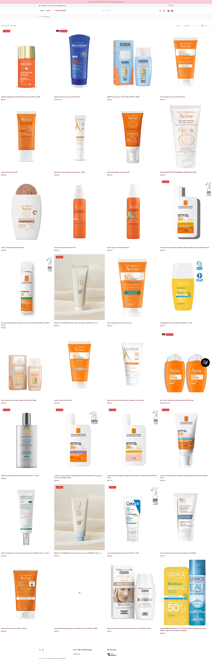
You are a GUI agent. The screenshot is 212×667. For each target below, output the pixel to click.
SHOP (49, 10)
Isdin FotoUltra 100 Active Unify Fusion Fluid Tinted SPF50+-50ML (129, 628)
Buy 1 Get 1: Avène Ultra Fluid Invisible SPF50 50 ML (177, 400)
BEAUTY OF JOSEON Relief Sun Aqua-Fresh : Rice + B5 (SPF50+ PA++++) (77, 553)
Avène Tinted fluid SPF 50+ (63, 400)
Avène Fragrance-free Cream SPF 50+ (172, 97)
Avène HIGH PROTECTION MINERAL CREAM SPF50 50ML (178, 172)
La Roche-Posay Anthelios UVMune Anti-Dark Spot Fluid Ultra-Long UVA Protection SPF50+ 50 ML (78, 477)
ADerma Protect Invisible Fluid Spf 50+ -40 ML (69, 172)
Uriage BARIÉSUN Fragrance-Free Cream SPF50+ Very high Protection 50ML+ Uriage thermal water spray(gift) (183, 629)
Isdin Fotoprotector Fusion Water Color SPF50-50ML (18, 400)
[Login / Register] (163, 10)
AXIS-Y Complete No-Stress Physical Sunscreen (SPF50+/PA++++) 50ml (25, 553)
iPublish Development (53, 658)
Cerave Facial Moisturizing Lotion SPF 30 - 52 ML (123, 553)
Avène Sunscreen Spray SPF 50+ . (65, 247)
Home (42, 10)
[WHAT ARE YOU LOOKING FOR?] (160, 10)
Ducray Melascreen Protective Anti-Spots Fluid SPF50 (178, 553)
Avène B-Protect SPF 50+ (9, 172)
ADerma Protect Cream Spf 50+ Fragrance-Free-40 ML (125, 400)
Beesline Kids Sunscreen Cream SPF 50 (67, 97)
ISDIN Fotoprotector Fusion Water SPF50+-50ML (123, 97)
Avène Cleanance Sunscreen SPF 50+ (119, 323)
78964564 (44, 5)
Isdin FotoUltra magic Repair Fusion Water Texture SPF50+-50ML (75, 628)
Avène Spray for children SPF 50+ (118, 247)
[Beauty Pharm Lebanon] (106, 11)
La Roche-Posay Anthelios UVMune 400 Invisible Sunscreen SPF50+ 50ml (184, 247)
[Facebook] (169, 6)
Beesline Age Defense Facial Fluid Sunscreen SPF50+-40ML (20, 97)
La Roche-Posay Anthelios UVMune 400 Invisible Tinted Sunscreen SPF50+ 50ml (132, 477)
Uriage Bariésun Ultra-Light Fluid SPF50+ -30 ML (176, 323)
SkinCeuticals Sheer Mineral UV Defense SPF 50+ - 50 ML (20, 476)
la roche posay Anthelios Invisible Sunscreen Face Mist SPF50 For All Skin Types (25, 324)
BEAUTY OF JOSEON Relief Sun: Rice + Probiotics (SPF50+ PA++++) (76, 323)
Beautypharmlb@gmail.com (58, 5)
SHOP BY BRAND (61, 10)
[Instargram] (172, 6)
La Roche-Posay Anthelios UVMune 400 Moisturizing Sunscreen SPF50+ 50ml (184, 477)
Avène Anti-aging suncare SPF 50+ (118, 172)
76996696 (62, 658)
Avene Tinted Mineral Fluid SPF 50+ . (13, 247)
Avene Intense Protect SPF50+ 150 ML (13, 628)
